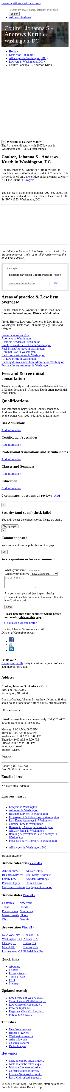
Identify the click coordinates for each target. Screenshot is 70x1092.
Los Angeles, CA (12, 951)
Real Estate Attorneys (38, 874)
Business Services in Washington (20, 341)
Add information (11, 430)
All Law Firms (34, 870)
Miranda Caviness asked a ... (26, 1067)
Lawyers (29, 180)
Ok (4, 551)
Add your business (20, 17)
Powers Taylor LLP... (21, 1008)
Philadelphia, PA (33, 951)
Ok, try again (10, 526)
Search (14, 13)
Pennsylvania (10, 911)
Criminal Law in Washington (18, 352)
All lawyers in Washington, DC (27, 58)
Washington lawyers (21, 1036)
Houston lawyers (19, 1032)
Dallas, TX (29, 943)
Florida (24, 907)
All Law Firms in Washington (19, 358)
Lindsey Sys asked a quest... (25, 1074)
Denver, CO (30, 947)
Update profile (28, 622)
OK (55, 283)
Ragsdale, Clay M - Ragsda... (26, 1011)
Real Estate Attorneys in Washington (23, 348)
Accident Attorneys (37, 878)
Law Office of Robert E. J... (25, 1004)
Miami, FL (8, 947)
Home (12, 51)
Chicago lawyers (19, 1042)
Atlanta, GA (30, 939)
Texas (5, 907)
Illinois (24, 915)
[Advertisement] (35, 105)
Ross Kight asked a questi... (25, 1077)
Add (57, 495)
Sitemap (13, 983)
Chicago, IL (9, 943)
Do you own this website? (21, 283)
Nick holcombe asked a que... (26, 1060)
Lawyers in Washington (15, 335)
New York (26, 902)
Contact (13, 970)
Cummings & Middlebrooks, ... (27, 1001)
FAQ (12, 980)
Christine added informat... (24, 1070)
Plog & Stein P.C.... (20, 1014)
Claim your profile (12, 663)
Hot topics (9, 1053)
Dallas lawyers (17, 1046)
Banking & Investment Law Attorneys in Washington (32, 362)
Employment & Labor (39, 887)
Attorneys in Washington (16, 338)
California (8, 902)
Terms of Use (17, 976)
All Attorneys (10, 870)
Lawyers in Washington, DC (26, 61)
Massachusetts (10, 915)
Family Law (9, 878)
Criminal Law (34, 883)
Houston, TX (31, 935)
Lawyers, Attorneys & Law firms (21, 3)
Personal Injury (11, 883)
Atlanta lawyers (18, 1039)
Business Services (12, 874)
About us (14, 966)
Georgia (24, 919)
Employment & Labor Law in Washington (26, 345)
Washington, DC (12, 939)
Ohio (5, 919)
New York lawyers (20, 1029)
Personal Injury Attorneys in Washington (25, 365)
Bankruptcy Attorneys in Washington (23, 355)
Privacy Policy (17, 973)
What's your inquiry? (16, 573)
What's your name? (15, 570)
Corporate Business (13, 887)
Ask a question (10, 622)
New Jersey (26, 911)
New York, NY (11, 935)
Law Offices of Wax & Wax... (26, 997)
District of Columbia (21, 54)
